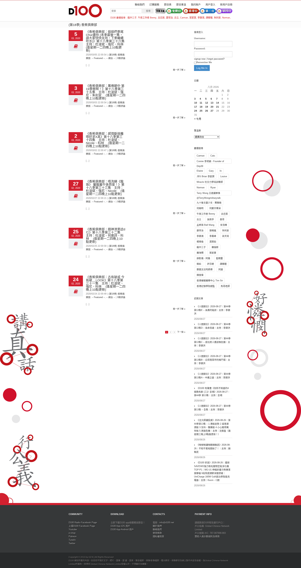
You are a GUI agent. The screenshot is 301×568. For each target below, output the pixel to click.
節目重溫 (181, 4)
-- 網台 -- (110, 58)
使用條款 (157, 533)
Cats (212, 155)
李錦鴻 (201, 17)
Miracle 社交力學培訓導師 (210, 182)
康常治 (169, 17)
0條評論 (121, 58)
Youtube (73, 529)
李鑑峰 (212, 236)
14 (217, 102)
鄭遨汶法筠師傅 (205, 269)
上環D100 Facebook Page (82, 526)
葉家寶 (192, 17)
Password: (199, 48)
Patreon (72, 536)
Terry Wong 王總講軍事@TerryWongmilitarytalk (209, 193)
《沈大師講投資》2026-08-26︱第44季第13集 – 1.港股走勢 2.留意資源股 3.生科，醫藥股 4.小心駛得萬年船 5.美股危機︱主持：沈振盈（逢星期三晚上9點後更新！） (212, 427)
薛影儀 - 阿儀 (203, 258)
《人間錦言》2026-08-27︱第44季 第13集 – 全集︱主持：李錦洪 (212, 408)
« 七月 (197, 118)
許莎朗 (210, 264)
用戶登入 (210, 4)
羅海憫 (200, 252)
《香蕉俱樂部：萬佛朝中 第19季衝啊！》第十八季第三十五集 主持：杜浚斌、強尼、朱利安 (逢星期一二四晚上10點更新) (105, 92)
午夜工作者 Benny (147, 17)
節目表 (167, 4)
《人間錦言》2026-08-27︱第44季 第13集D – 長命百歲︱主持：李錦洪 (212, 326)
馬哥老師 (225, 286)
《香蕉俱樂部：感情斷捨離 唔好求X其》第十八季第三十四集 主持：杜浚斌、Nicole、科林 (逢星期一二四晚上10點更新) (105, 140)
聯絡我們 (140, 4)
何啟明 (200, 208)
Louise (223, 176)
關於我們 (157, 526)
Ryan (213, 187)
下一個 (180, 332)
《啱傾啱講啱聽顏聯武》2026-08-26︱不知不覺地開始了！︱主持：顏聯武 (212, 448)
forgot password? (216, 59)
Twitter (72, 543)
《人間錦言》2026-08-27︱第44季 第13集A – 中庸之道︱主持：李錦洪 (212, 376)
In (221, 171)
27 (212, 110)
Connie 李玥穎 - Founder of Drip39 (210, 162)
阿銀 (220, 269)
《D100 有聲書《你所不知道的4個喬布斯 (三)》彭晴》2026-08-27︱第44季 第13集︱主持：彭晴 (212, 392)
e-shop (72, 533)
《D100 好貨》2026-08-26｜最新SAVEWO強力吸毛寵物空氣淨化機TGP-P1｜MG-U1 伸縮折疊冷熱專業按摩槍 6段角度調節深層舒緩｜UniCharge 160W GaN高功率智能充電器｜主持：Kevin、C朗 (212, 471)
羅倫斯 (215, 247)
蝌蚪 (199, 264)
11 (201, 102)
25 (201, 110)
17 (195, 106)
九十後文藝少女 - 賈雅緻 (209, 202)
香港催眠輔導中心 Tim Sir (210, 280)
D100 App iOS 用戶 (120, 526)
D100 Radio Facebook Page (83, 522)
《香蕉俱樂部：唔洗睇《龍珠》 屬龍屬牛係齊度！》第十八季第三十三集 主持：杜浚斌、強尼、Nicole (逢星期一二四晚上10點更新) (105, 188)
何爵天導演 (215, 208)
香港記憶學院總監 (206, 286)
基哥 (222, 219)
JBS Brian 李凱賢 (205, 176)
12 (206, 102)
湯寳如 (212, 241)
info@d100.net (166, 522)
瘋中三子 (132, 17)
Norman (226, 17)
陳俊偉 (200, 275)
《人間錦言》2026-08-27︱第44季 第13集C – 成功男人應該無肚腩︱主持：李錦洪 (212, 342)
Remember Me (204, 62)
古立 (176, 17)
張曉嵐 (212, 230)
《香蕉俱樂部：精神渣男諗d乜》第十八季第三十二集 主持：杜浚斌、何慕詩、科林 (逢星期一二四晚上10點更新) (105, 236)
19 (206, 106)
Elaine (200, 171)
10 (195, 102)
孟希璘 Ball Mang (205, 225)
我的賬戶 (196, 4)
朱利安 (217, 17)
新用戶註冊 (226, 4)
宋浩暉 (223, 225)
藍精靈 (219, 258)
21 (217, 106)
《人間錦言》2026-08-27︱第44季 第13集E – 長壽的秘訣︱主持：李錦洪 (212, 310)
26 (206, 110)
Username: (200, 38)
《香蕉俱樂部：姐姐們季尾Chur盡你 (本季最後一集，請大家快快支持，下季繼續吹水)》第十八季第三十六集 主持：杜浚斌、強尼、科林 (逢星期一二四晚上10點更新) (107, 41)
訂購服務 (154, 4)
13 (212, 102)
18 (201, 106)
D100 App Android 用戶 (122, 529)
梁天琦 (225, 236)
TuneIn (72, 540)
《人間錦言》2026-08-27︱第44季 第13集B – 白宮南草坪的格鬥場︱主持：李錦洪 (212, 360)
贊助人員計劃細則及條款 (207, 536)
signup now (199, 59)
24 (195, 110)
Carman (184, 17)
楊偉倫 (200, 241)
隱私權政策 (158, 536)
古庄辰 (161, 17)
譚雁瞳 (209, 17)
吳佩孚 (210, 219)
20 (212, 106)
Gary (211, 171)
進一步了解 (178, 70)
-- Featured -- (98, 58)
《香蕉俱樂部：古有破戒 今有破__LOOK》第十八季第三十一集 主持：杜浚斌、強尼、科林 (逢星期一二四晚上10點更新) (105, 283)
